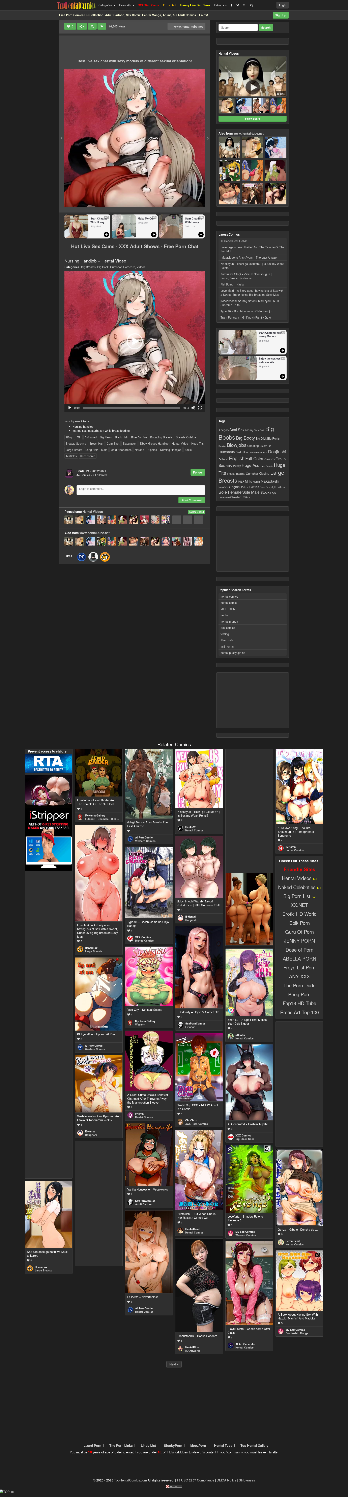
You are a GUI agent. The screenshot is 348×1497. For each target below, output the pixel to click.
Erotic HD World (299, 913)
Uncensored (87, 456)
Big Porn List (296, 895)
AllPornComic (144, 837)
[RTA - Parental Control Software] (48, 763)
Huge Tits (197, 443)
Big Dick (261, 438)
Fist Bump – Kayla (232, 284)
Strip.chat (95, 226)
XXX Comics (143, 937)
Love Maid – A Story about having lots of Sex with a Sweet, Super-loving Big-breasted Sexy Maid (252, 293)
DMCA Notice (226, 1480)
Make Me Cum (146, 218)
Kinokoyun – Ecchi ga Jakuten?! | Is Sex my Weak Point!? (252, 266)
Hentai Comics (194, 830)
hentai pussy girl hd (233, 653)
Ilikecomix (227, 640)
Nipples (152, 450)
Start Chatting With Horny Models (99, 220)
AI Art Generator (245, 1344)
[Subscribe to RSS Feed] (244, 5)
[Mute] (193, 408)
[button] (135, 341)
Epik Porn (299, 922)
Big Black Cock (257, 430)
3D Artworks (192, 1351)
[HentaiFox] (105, 557)
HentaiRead (293, 1241)
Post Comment (192, 500)
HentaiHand (192, 1229)
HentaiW (190, 827)
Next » (174, 1364)
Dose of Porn (299, 949)
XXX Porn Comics (196, 1124)
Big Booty (245, 438)
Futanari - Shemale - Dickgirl (103, 819)
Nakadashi (270, 481)
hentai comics (229, 596)
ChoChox (191, 1120)
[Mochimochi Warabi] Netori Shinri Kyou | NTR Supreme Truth (250, 303)
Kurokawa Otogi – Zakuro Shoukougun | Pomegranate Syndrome (246, 276)
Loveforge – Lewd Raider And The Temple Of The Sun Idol (252, 249)
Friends (219, 5)
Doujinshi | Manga (297, 1333)
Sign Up (280, 15)
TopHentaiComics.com (130, 1480)
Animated (91, 437)
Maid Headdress (121, 450)
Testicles (71, 456)
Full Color (254, 458)
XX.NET (299, 904)
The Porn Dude (299, 985)
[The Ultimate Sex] (48, 791)
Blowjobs (236, 444)
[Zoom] (92, 26)
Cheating (253, 446)
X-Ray (246, 497)
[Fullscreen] (200, 408)
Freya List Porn (299, 967)
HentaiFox (91, 948)
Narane (139, 450)
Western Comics (145, 841)
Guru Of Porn (299, 931)
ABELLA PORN (299, 958)
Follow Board (196, 512)
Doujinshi (277, 451)
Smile (188, 450)
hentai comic (229, 603)
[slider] (131, 408)
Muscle (256, 481)
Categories (105, 5)
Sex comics (228, 628)
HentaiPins (192, 1347)
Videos (141, 267)
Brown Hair (96, 443)
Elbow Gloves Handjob (154, 443)
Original (234, 486)
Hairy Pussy (233, 466)
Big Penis (106, 437)
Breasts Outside (186, 437)
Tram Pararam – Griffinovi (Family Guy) (246, 317)
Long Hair (91, 450)
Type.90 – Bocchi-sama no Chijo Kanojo (246, 311)
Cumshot (116, 267)
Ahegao (224, 430)
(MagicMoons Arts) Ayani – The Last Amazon (249, 257)
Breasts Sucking (76, 443)
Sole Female (230, 492)
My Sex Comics (245, 1232)
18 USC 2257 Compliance (195, 1480)
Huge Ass (250, 465)
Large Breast (74, 450)
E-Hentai (223, 459)
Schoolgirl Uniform (275, 487)
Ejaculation (130, 443)
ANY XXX (299, 976)
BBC (247, 430)
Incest (231, 473)
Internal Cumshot (246, 473)
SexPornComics (195, 1023)
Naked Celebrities (297, 887)
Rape (262, 487)
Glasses (269, 459)
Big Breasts (88, 267)
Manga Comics (144, 940)
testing (225, 634)
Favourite (125, 5)
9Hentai (139, 1113)
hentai (224, 615)
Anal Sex (236, 429)
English (236, 458)
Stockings (268, 492)
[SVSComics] (93, 557)
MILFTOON (228, 609)
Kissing (264, 473)
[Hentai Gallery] (249, 909)
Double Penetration (258, 452)
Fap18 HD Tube (299, 1003)
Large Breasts (93, 951)
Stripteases (247, 1480)
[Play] (70, 408)
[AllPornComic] (81, 557)
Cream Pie (265, 446)
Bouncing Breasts (161, 437)
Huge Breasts (266, 465)
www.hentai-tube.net (188, 26)
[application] (134, 341)
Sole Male (251, 492)
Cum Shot (113, 443)
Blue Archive (139, 437)
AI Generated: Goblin (234, 241)
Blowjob (222, 445)
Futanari (190, 1027)
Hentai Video (180, 443)
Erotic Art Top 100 (299, 1012)
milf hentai (227, 646)
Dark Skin (242, 452)
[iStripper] (48, 839)
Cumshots (227, 451)
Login (282, 5)
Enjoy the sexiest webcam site (270, 360)
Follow (197, 472)
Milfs (248, 481)
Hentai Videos (93, 511)
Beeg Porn (299, 994)
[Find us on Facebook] (231, 5)
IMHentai (291, 847)
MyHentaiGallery (95, 815)
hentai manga (229, 621)
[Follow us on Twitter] (237, 5)
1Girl (78, 437)
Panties (254, 487)
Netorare (223, 487)
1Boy (69, 437)
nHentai (240, 1035)
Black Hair (121, 437)
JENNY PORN (299, 940)
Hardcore (129, 267)
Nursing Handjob (170, 450)
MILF (241, 481)
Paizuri (245, 487)
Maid (104, 450)
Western (236, 497)
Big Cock (103, 267)
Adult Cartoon (143, 1204)
